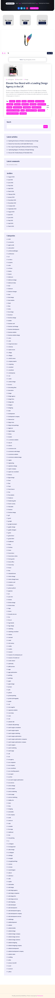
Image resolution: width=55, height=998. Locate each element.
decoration (11, 390)
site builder (11, 811)
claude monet (11, 349)
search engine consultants (14, 727)
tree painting (11, 838)
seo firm (10, 777)
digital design (11, 431)
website (10, 925)
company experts (12, 361)
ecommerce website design (15, 457)
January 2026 (11, 197)
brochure (10, 314)
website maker (11, 954)
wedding (10, 957)
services (22, 110)
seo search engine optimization (15, 779)
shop (9, 806)
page (9, 669)
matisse (10, 634)
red (9, 704)
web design (11, 887)
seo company (11, 765)
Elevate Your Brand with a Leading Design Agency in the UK (27, 85)
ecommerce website (13, 454)
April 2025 (10, 223)
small (9, 817)
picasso (10, 686)
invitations (10, 585)
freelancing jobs (12, 500)
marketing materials (17, 107)
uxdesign (10, 855)
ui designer (11, 843)
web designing (11, 902)
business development (13, 329)
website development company (15, 951)
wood (9, 966)
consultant (10, 367)
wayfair (10, 881)
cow (9, 375)
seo (9, 756)
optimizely (10, 663)
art (9, 256)
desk (9, 410)
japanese (10, 591)
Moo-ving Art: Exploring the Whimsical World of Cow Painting (23, 146)
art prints (10, 262)
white (9, 960)
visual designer (11, 870)
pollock (10, 692)
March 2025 (11, 226)
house (9, 567)
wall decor (10, 875)
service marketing (12, 791)
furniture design (12, 512)
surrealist (10, 826)
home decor (11, 553)
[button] (50, 53)
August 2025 (11, 211)
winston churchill (12, 963)
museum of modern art (13, 657)
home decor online (12, 556)
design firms (11, 399)
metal (9, 640)
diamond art (11, 419)
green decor (11, 535)
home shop (11, 564)
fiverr (9, 480)
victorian (10, 867)
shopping (10, 809)
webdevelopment (12, 922)
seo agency (11, 759)
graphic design (33, 104)
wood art (10, 968)
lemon (9, 611)
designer (10, 405)
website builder (12, 928)
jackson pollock (12, 588)
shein (9, 803)
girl (9, 515)
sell (9, 753)
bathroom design (12, 280)
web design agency (12, 890)
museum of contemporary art (15, 655)
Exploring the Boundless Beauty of (26, 3)
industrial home (12, 573)
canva (9, 338)
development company (13, 416)
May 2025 (10, 220)
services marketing (12, 797)
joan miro (10, 596)
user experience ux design (31, 110)
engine (10, 460)
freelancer (10, 498)
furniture (10, 509)
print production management (13, 110)
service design (11, 785)
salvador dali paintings (13, 724)
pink (9, 689)
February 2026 (11, 194)
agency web (11, 245)
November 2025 (12, 203)
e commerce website (13, 439)
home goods (11, 559)
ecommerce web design (14, 451)
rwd (9, 718)
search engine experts (13, 730)
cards (9, 341)
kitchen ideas (11, 605)
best (9, 294)
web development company (15, 913)
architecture (11, 253)
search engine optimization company (17, 742)
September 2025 (12, 208)
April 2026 (10, 188)
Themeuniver (40, 995)
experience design (12, 466)
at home (10, 268)
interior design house (13, 579)
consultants (11, 370)
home (9, 550)
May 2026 (10, 185)
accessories (42, 23)
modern (10, 649)
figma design (11, 477)
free (9, 492)
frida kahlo (10, 506)
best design (11, 297)
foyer (9, 486)
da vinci (10, 384)
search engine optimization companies (17, 739)
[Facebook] (19, 8)
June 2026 (10, 182)
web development (12, 907)
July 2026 (10, 179)
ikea (9, 570)
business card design (13, 326)
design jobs (11, 402)
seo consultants (12, 768)
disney (9, 434)
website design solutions (14, 939)
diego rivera (11, 422)
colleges (10, 355)
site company (11, 814)
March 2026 (11, 191)
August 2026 (11, 176)
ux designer (11, 852)
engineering (11, 463)
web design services (13, 899)
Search (9, 122)
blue (9, 306)
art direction (12, 101)
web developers (12, 904)
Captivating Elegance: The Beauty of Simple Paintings (21, 149)
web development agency (14, 910)
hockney (10, 547)
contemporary (11, 373)
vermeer (10, 864)
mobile (10, 646)
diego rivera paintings (13, 425)
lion (9, 617)
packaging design (26, 107)
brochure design (12, 317)
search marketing (12, 748)
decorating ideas (12, 387)
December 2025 (12, 200)
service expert (11, 788)
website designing (12, 942)
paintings (10, 678)
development (17, 104)
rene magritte (11, 707)
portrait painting (12, 695)
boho (9, 309)
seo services (11, 782)
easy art (10, 442)
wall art (10, 872)
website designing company (15, 945)
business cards (31, 101)
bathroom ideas (12, 282)
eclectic (10, 445)
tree (9, 835)
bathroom (10, 277)
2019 (25, 23)
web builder (11, 884)
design (26, 79)
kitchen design (11, 602)
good (9, 518)
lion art (10, 620)
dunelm (10, 437)
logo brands (11, 623)
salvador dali (11, 721)
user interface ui (41, 110)
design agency (10, 104)
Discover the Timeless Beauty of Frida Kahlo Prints (20, 152)
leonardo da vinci (12, 614)
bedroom (10, 288)
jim (9, 593)
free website (11, 495)
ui (8, 841)
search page (11, 750)
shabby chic (11, 800)
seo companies (11, 762)
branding (18, 101)
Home (21, 59)
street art (10, 820)
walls (9, 878)
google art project (12, 524)
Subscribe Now (34, 8)
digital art (10, 428)
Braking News (10, 3)
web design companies (13, 893)
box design (11, 312)
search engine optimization (14, 736)
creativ (9, 378)
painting (10, 675)
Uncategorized (11, 846)
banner (10, 274)
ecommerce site (12, 448)
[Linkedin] (24, 8)
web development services (14, 916)
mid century (11, 643)
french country (11, 503)
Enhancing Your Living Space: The (43, 3)
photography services (36, 107)
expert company (12, 468)
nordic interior (11, 660)
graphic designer (12, 530)
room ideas (11, 713)
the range (10, 829)
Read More (48, 106)
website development (13, 948)
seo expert (10, 774)
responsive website (12, 710)
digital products (25, 104)
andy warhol (11, 248)
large (9, 608)
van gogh (10, 858)
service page (11, 794)
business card (11, 323)
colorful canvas (11, 358)
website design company (14, 934)
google (10, 521)
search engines (11, 745)
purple (9, 701)
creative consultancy (40, 101)
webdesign (10, 919)
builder (10, 320)
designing (10, 407)
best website (11, 300)
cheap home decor (12, 344)
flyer (9, 483)
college (10, 352)
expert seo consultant (13, 471)
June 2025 (10, 217)
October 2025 (11, 206)
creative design (12, 381)
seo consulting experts (13, 771)
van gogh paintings (12, 861)
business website (12, 332)
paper (9, 681)
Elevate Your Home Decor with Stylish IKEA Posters (20, 143)
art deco (10, 259)
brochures (24, 101)
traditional (10, 832)
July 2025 (10, 214)
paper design (11, 684)
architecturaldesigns (13, 251)
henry (9, 544)
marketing (10, 628)
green (9, 532)
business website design (14, 335)
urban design (11, 849)
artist (9, 265)
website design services (14, 936)
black (9, 303)
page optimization (12, 672)
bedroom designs (12, 291)
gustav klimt (11, 538)
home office (11, 562)
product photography (13, 698)
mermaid (10, 637)
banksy (10, 271)
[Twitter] (21, 8)
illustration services (41, 104)
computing (10, 364)
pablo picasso (11, 666)
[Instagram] (27, 8)
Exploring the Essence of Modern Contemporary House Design (23, 140)
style (9, 823)
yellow (8, 23)
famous (10, 474)
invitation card (11, 582)
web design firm (12, 896)
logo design (9, 107)
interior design (11, 576)
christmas (10, 346)
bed (9, 285)
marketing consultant (13, 631)
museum (10, 652)
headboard (10, 541)
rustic (9, 716)
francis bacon (11, 489)
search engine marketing (14, 733)
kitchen (10, 599)
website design (23, 113)
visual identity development (12, 113)
